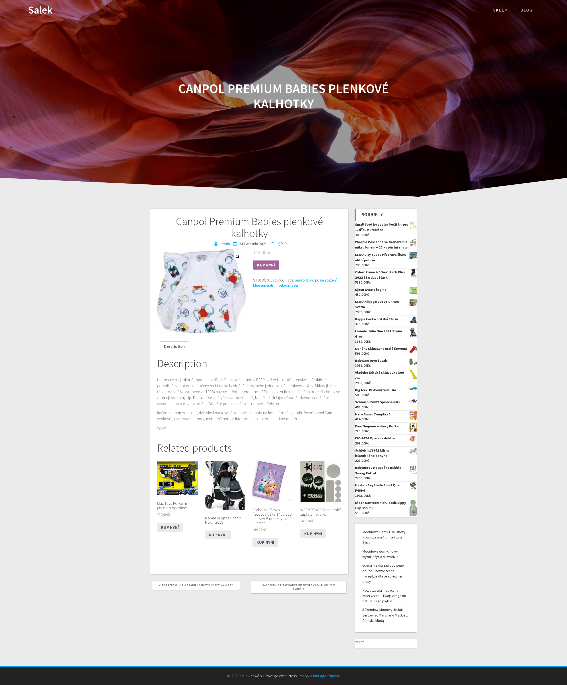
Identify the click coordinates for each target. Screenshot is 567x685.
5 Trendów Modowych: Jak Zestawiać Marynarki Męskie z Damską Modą (385, 615)
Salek (40, 10)
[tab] (174, 346)
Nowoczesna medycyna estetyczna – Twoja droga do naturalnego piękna (384, 595)
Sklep (500, 10)
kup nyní (266, 265)
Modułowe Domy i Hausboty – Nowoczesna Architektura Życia (385, 537)
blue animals (263, 285)
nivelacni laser (287, 285)
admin (224, 243)
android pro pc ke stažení (316, 280)
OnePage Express (325, 675)
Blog (526, 10)
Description (174, 346)
